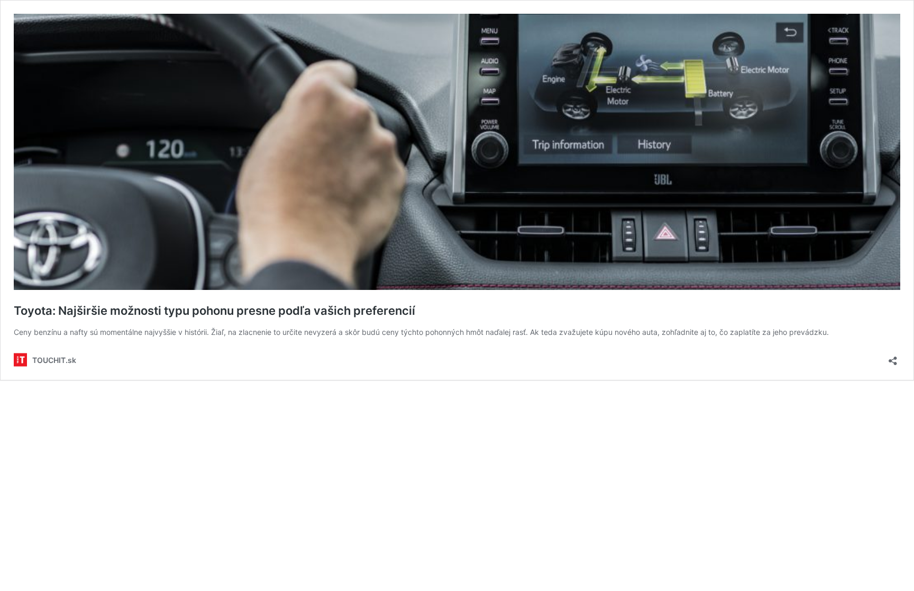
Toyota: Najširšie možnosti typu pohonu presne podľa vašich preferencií (214, 310)
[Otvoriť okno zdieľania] (892, 357)
